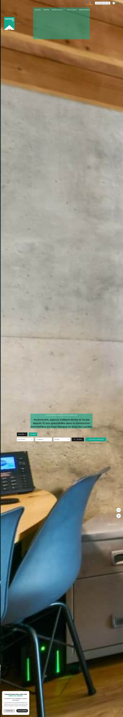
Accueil (38, 10)
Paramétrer (9, 710)
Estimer (33, 434)
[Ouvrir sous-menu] (65, 10)
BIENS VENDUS (84, 10)
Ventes (46, 10)
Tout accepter (22, 710)
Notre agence (57, 10)
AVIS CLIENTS (72, 10)
